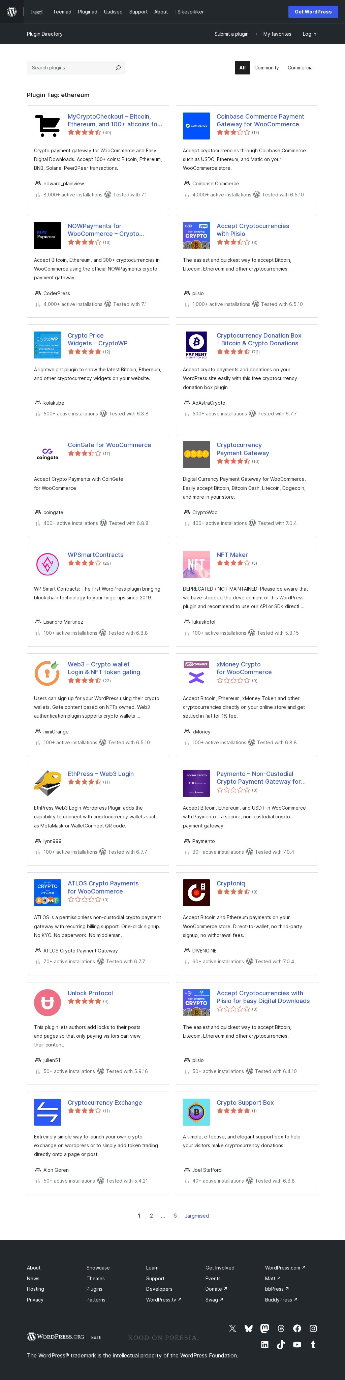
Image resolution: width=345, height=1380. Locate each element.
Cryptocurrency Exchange (105, 1102)
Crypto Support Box (245, 1102)
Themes (96, 1278)
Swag (215, 1300)
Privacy (35, 1300)
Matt (273, 1278)
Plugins (94, 1289)
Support (155, 1278)
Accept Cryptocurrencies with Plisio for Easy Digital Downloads (263, 997)
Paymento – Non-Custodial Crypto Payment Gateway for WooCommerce (259, 778)
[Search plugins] (118, 67)
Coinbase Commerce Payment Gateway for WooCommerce (260, 120)
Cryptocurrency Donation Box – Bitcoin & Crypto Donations (259, 339)
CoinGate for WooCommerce (109, 444)
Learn (152, 1268)
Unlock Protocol (90, 993)
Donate (217, 1289)
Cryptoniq (231, 883)
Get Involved (220, 1268)
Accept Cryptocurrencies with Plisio (253, 229)
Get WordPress (313, 11)
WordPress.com (285, 1268)
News (33, 1278)
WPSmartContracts (96, 554)
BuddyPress (281, 1300)
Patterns (96, 1300)
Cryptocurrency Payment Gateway (243, 448)
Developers (159, 1289)
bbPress (277, 1289)
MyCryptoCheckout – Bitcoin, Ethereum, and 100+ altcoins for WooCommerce (114, 120)
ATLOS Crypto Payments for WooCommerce (103, 887)
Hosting (35, 1289)
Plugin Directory (45, 34)
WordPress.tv (164, 1300)
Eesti (96, 1337)
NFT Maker (232, 554)
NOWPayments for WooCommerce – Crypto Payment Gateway (103, 230)
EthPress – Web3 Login (101, 773)
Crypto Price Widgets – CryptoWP (98, 339)
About (33, 1268)
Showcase (98, 1268)
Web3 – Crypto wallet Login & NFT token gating (104, 668)
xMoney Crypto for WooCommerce (244, 668)
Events (213, 1278)
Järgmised (197, 1216)
